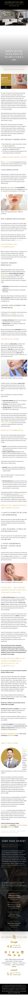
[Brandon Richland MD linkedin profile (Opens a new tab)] (18, 952)
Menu (24, 12)
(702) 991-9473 (14, 927)
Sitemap (15, 963)
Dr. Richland (4, 810)
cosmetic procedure (5, 422)
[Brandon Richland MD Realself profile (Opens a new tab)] (10, 955)
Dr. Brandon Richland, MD (17, 69)
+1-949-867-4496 (16, 993)
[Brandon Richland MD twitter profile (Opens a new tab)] (13, 952)
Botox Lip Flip (6, 162)
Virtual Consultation (6, 867)
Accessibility (8, 965)
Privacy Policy (5, 887)
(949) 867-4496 (14, 899)
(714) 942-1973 (14, 908)
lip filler (21, 556)
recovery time (18, 240)
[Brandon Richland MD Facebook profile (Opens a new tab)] (9, 952)
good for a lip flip (14, 314)
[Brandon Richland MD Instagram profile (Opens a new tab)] (6, 952)
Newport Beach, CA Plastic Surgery (14, 961)
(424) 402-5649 (14, 918)
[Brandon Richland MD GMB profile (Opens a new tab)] (15, 955)
